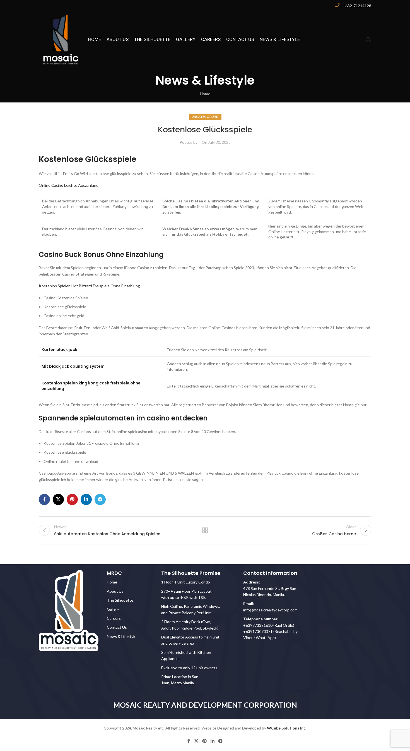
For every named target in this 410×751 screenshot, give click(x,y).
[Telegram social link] (100, 499)
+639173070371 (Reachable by (270, 631)
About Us (115, 591)
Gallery (113, 609)
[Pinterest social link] (72, 499)
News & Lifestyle (121, 636)
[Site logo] (61, 39)
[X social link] (58, 499)
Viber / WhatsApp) (259, 637)
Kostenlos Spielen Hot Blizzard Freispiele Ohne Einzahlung (89, 285)
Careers (114, 618)
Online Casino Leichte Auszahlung (68, 185)
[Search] (368, 39)
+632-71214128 (357, 5)
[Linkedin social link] (86, 499)
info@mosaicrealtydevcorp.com (270, 610)
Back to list (205, 530)
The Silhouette (120, 600)
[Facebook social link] (44, 499)
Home (205, 93)
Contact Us (117, 627)
